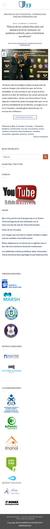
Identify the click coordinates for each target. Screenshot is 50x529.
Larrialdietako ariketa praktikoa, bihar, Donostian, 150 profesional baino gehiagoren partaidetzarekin (25, 253)
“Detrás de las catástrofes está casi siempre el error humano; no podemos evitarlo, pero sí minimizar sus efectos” (25, 31)
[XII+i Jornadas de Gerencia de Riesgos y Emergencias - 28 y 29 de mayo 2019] (25, 4)
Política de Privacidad (32, 517)
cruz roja (24, 129)
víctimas (31, 134)
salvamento (6, 134)
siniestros (23, 134)
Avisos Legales (13, 517)
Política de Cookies (25, 519)
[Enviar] (45, 156)
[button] (4, 4)
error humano (33, 129)
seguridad (15, 134)
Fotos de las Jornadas (11, 229)
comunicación (15, 129)
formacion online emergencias (21, 131)
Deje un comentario (40, 137)
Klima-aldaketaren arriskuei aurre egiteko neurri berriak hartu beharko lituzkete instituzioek (24, 245)
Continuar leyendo (25, 117)
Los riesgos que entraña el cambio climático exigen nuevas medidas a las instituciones (24, 236)
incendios (36, 131)
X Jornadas (22, 23)
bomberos (5, 129)
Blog (15, 23)
